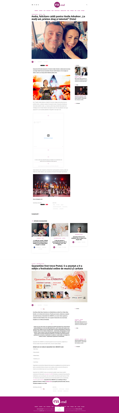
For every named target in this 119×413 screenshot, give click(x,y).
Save (84, 245)
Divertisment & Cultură (57, 238)
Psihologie (72, 10)
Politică (79, 77)
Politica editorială (78, 408)
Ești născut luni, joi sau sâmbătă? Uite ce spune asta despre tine (78, 238)
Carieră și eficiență (35, 14)
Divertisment (48, 10)
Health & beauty (57, 10)
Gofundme (35, 379)
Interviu (76, 77)
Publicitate (36, 10)
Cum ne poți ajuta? (40, 408)
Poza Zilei (40, 14)
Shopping (63, 238)
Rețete (68, 10)
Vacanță (79, 10)
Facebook (42, 379)
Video (75, 10)
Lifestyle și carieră (63, 10)
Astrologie (82, 10)
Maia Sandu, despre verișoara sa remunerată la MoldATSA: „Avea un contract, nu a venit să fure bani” (81, 80)
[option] (40, 239)
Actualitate (40, 10)
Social (44, 10)
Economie (81, 76)
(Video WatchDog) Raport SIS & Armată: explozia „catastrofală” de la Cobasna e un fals (80, 98)
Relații (52, 10)
